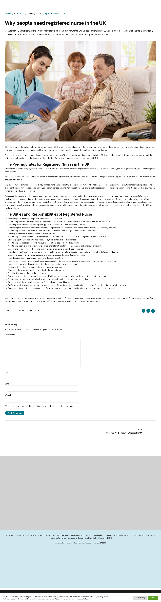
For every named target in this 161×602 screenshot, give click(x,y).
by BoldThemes (52, 13)
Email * (8, 383)
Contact (47, 489)
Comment (10, 334)
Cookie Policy (49, 485)
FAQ (84, 489)
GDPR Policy (87, 471)
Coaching (9, 13)
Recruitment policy (90, 475)
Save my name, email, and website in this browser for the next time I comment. (41, 406)
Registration (87, 482)
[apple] (131, 483)
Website (8, 395)
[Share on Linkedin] (153, 311)
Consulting (21, 13)
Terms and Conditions (52, 471)
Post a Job (87, 485)
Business (10, 310)
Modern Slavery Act (51, 482)
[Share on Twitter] (148, 311)
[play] (131, 492)
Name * (8, 372)
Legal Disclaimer (50, 478)
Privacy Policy (49, 475)
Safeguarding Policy (90, 478)
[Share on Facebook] (143, 311)
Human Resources (35, 310)
